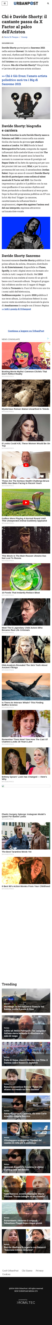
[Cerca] (48, 3)
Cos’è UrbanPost (10, 1270)
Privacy (39, 1270)
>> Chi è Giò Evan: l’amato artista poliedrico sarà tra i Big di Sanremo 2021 (24, 80)
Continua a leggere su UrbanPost (26, 330)
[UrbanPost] (26, 3)
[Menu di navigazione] (4, 3)
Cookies (6, 1274)
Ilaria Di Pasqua (11, 37)
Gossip (24, 37)
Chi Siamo (27, 1270)
